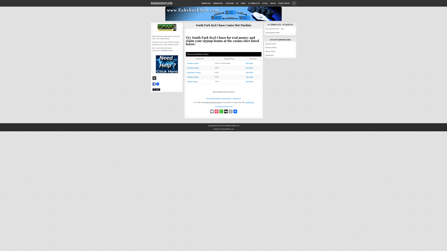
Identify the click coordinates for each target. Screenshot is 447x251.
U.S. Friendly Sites (254, 3)
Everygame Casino (273, 32)
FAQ (176, 44)
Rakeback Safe (206, 3)
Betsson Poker (271, 47)
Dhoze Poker (271, 51)
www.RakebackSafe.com (224, 106)
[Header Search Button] (294, 3)
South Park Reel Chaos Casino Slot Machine (223, 25)
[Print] (230, 112)
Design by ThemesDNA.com (223, 129)
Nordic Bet (270, 55)
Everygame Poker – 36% (275, 29)
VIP (237, 3)
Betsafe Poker (271, 44)
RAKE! (167, 39)
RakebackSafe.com (161, 3)
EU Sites (265, 3)
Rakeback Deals (218, 3)
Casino (243, 3)
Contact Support (284, 3)
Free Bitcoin (229, 3)
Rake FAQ (273, 3)
